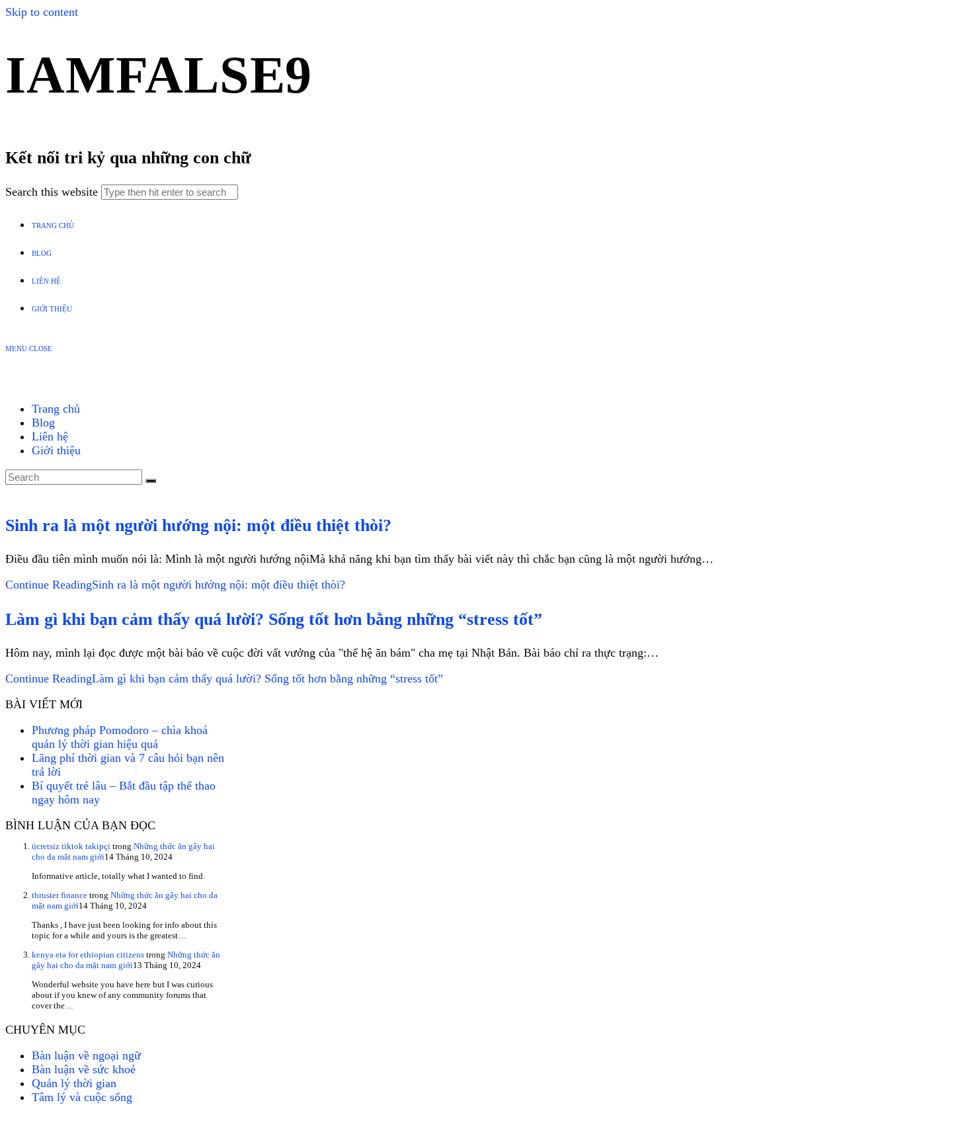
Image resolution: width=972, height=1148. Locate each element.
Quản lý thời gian (74, 1083)
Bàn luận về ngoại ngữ (86, 1055)
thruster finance (59, 895)
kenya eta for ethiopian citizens (88, 955)
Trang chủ (56, 408)
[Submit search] (150, 481)
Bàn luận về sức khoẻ (84, 1069)
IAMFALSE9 (158, 75)
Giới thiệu (56, 450)
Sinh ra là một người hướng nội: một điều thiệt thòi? (198, 525)
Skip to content (41, 12)
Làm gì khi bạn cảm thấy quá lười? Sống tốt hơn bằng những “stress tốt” (273, 619)
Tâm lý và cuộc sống (82, 1097)
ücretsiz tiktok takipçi (71, 846)
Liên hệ (50, 436)
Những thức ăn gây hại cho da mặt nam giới (126, 960)
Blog (43, 422)
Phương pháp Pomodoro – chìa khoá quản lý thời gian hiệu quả (120, 737)
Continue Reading (175, 584)
